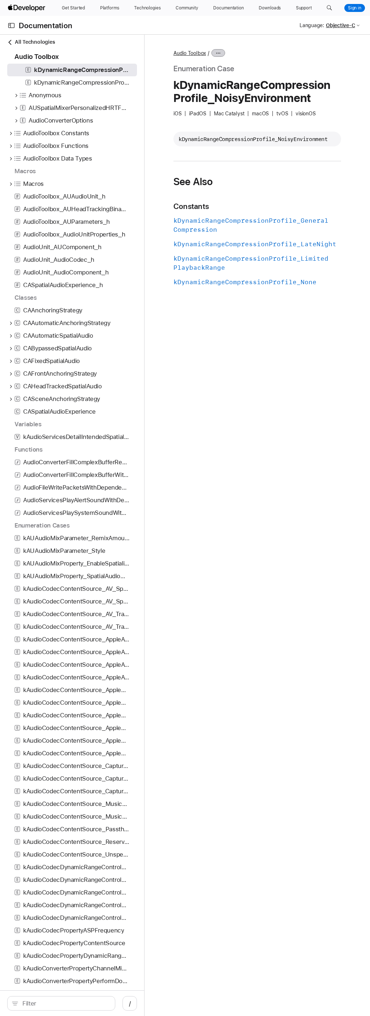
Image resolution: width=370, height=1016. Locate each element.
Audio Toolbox (189, 53)
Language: (312, 25)
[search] (61, 1003)
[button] (329, 8)
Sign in (354, 7)
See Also (193, 181)
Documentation (45, 25)
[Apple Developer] (27, 8)
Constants (191, 206)
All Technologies (35, 42)
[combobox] (65, 1003)
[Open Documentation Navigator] (11, 25)
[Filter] (65, 1003)
